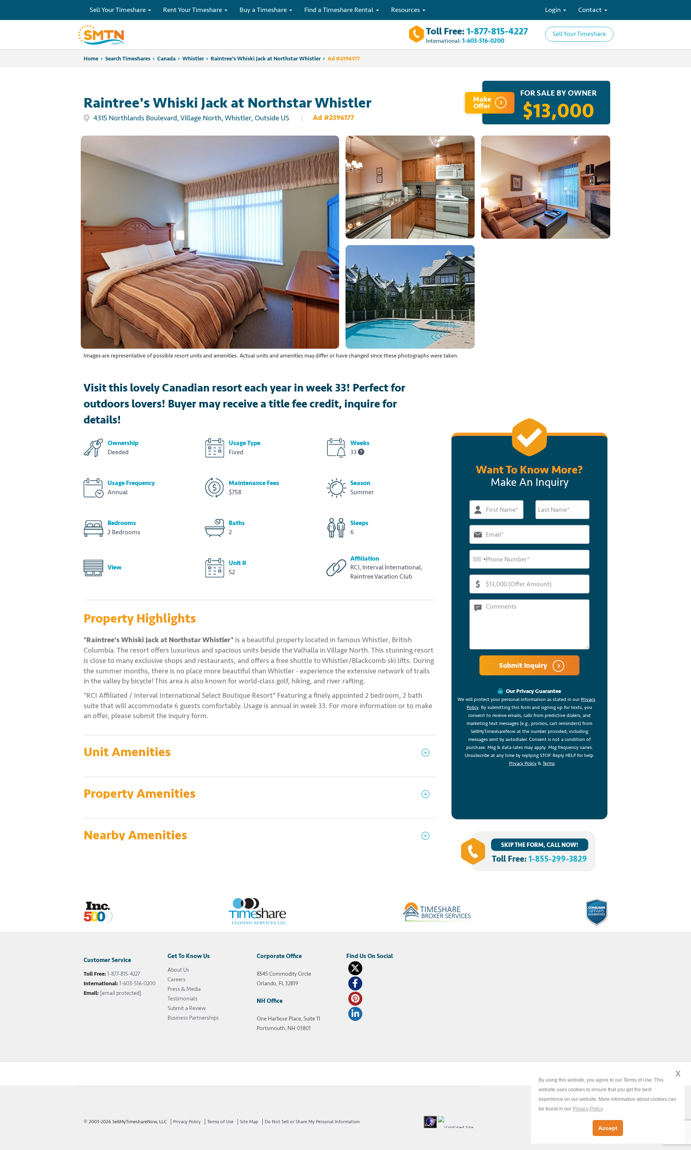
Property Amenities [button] (140, 794)
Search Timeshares (127, 58)
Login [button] (553, 10)
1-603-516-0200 (483, 41)
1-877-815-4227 (497, 31)
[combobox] (479, 559)
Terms (549, 764)
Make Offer (482, 102)
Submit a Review (187, 1008)
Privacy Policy (523, 764)
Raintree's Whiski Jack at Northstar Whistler (266, 58)
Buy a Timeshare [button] (264, 10)
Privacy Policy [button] (588, 1109)
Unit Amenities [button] (127, 752)
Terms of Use (220, 1122)
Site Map (249, 1122)
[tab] (259, 756)
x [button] (678, 1073)
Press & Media (184, 989)
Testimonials (183, 998)
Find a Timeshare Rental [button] (339, 10)
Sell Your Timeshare (579, 34)
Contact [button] (590, 10)
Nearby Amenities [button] (135, 836)
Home (91, 58)
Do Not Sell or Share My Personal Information (312, 1122)
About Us (178, 969)
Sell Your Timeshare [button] (118, 10)
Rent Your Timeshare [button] (193, 10)
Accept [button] (607, 1128)
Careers (177, 979)
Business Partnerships (193, 1017)
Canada (166, 58)
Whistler (193, 58)
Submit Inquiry (524, 665)
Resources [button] (406, 10)
